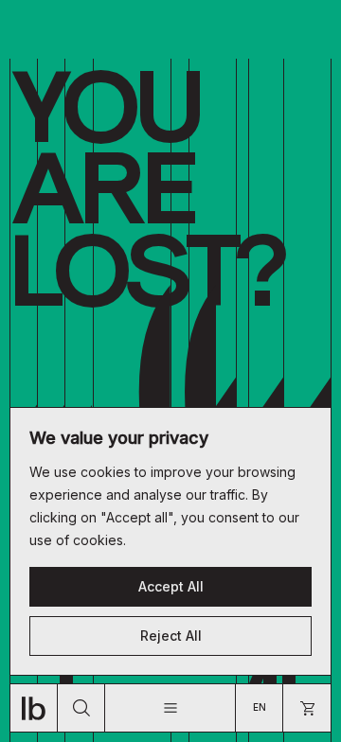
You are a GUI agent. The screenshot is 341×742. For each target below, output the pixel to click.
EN (259, 707)
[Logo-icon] (34, 708)
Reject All (171, 635)
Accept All (171, 586)
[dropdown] (170, 708)
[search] (81, 708)
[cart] (307, 708)
